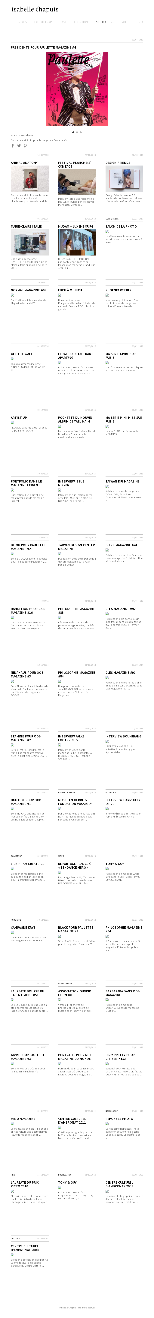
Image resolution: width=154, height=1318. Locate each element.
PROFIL (124, 22)
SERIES (22, 22)
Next (102, 59)
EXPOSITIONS (80, 22)
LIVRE (63, 22)
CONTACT (141, 22)
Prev (13, 59)
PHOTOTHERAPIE (43, 22)
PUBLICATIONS (104, 22)
